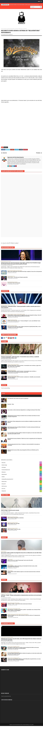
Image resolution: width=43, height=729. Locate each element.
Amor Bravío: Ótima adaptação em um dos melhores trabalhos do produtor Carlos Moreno (24, 422)
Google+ (12, 149)
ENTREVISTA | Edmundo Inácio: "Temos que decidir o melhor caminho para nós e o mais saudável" (20, 307)
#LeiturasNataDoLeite (6, 469)
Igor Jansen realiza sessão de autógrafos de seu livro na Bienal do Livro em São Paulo (21, 552)
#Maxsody (3, 472)
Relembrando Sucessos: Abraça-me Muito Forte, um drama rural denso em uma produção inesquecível (24, 416)
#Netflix (3, 476)
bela (7, 261)
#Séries (17, 614)
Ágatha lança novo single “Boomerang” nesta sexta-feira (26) (20, 560)
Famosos (2, 551)
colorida (5, 355)
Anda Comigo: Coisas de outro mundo (10, 510)
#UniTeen (12, 314)
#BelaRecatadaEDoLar (4, 261)
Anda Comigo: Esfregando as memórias (16, 517)
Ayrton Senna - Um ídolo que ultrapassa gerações (18, 277)
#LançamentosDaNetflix (11, 614)
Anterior (5, 153)
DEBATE (3, 395)
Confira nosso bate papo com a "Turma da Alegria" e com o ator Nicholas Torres (24, 320)
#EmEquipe (4, 467)
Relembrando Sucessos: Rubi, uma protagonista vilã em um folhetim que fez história (23, 450)
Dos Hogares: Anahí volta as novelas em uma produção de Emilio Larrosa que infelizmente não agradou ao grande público (23, 648)
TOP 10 (3, 393)
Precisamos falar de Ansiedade (14, 282)
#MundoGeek (4, 474)
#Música (14, 270)
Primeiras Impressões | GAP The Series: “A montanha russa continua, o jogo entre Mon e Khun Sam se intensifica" (24, 366)
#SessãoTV (5, 28)
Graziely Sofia (10, 317)
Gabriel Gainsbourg (4, 308)
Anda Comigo (13, 522)
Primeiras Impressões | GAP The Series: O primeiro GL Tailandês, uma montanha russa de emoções (24, 377)
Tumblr (21, 149)
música (18, 270)
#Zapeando (4, 490)
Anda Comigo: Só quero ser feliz (14, 529)
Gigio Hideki (3, 34)
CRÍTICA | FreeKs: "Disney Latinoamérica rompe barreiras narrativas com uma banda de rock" (21, 595)
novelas (14, 608)
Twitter (8, 149)
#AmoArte (3, 462)
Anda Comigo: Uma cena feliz (13, 523)
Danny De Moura (4, 265)
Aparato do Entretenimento (15, 157)
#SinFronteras (4, 486)
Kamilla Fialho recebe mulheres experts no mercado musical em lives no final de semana (24, 572)
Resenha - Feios (11, 404)
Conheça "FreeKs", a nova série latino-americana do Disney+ (20, 603)
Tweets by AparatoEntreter (6, 696)
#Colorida (2, 355)
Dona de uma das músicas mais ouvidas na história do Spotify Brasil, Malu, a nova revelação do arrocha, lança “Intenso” (24, 327)
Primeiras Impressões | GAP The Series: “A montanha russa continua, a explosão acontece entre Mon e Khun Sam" (20, 357)
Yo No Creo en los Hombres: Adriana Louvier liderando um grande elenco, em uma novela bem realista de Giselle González (24, 659)
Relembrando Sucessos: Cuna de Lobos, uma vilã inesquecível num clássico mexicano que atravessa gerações (21, 639)
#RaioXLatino (4, 481)
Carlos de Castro (11, 328)
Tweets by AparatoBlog (5, 388)
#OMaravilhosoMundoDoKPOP (7, 479)
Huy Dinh (31, 724)
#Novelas (9, 608)
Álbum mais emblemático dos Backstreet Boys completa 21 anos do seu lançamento (25, 271)
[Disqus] (21, 191)
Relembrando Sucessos (10, 637)
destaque (15, 314)
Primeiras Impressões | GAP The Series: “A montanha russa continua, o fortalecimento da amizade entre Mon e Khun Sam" (22, 372)
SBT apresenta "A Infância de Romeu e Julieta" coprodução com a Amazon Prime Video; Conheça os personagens (24, 610)
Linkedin (17, 149)
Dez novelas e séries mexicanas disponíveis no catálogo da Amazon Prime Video (24, 409)
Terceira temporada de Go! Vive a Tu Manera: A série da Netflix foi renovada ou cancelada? (24, 445)
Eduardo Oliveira (4, 641)
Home (2, 28)
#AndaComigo (4, 465)
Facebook (3, 149)
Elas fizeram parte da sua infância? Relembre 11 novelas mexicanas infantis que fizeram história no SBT (24, 428)
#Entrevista (9, 314)
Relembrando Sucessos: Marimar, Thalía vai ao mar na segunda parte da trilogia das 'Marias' (25, 439)
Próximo (38, 153)
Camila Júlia (4, 359)
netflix (22, 614)
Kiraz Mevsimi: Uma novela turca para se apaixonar (18, 398)
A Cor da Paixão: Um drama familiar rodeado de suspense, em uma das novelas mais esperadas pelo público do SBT (25, 433)
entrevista (18, 314)
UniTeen (24, 314)
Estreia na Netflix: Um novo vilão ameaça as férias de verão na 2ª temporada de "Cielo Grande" (24, 616)
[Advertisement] (21, 91)
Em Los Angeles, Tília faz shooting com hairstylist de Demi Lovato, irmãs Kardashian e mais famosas (22, 566)
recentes (9, 261)
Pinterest (25, 149)
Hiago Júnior (10, 272)
